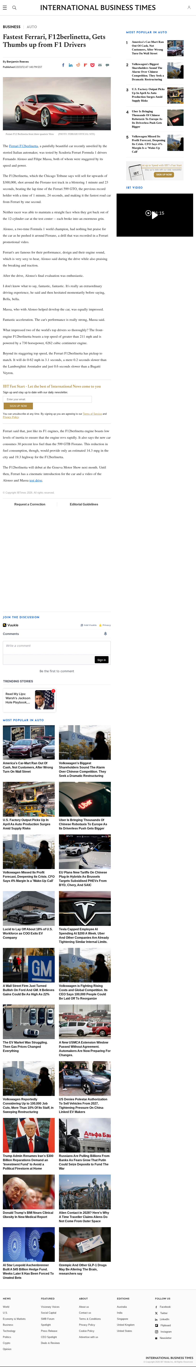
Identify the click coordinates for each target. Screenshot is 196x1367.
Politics (7, 1337)
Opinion (7, 1349)
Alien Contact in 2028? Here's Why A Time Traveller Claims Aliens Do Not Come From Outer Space (84, 1217)
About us (84, 1306)
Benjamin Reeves (18, 61)
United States (124, 1331)
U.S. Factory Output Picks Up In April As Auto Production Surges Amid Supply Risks (26, 824)
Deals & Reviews (50, 1343)
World (6, 1306)
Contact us (85, 1312)
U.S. (5, 1312)
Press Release (49, 1331)
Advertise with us (88, 1337)
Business (8, 1324)
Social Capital (48, 1312)
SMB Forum (47, 1318)
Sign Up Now (164, 174)
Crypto (6, 1343)
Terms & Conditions (90, 1318)
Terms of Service (92, 413)
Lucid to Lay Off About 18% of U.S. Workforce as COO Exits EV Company (28, 933)
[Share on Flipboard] (85, 65)
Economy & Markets (14, 1318)
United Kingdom (126, 1324)
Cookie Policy (86, 1331)
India (119, 1312)
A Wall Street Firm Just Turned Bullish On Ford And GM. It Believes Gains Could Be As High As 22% (28, 990)
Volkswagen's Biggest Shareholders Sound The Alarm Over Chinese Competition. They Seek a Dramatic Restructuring (148, 72)
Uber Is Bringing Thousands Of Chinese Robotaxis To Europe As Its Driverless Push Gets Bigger (83, 824)
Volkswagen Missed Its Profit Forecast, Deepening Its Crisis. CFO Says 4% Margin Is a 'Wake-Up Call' (29, 876)
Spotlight (46, 1324)
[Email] (99, 65)
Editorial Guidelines (84, 504)
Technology (9, 1331)
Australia (122, 1306)
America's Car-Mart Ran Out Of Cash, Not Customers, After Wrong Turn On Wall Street (28, 767)
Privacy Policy (11, 417)
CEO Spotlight (49, 1337)
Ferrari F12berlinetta (23, 145)
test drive (35, 480)
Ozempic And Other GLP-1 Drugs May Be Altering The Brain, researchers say (83, 1269)
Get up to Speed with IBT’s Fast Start (161, 165)
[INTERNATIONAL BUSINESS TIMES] (98, 8)
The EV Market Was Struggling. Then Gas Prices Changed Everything (25, 1047)
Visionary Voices (50, 1306)
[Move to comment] (107, 65)
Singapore (122, 1318)
